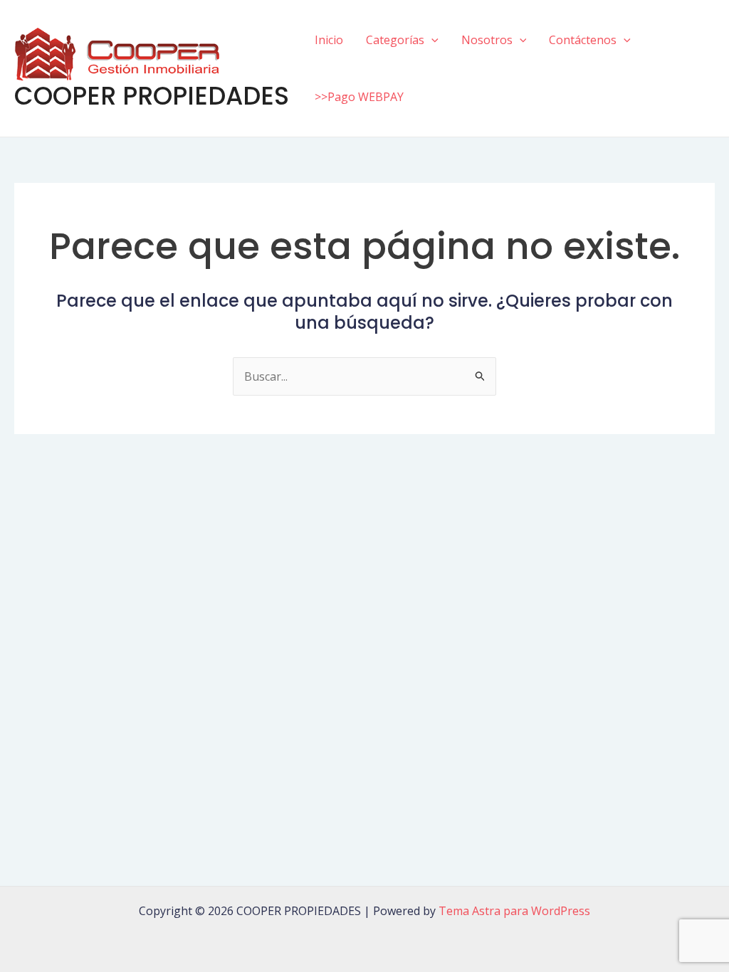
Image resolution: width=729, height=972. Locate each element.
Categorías (395, 40)
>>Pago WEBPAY (359, 97)
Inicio (329, 40)
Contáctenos (583, 40)
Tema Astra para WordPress (514, 911)
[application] (431, 40)
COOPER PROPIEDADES (151, 95)
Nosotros (487, 40)
